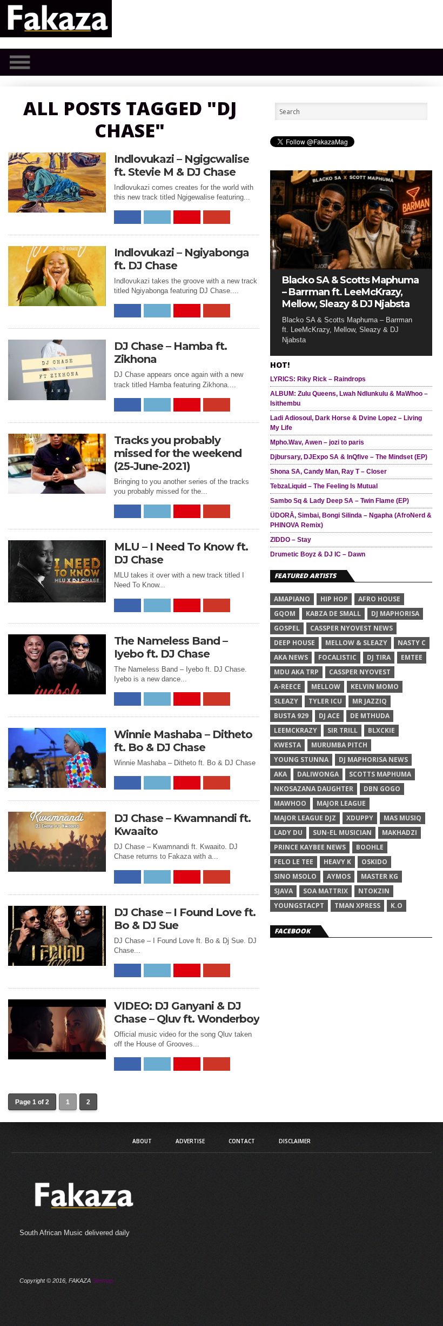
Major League (341, 803)
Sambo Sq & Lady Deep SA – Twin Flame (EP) (339, 501)
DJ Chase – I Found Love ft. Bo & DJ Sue (185, 919)
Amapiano (292, 599)
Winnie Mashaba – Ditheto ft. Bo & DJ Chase (183, 741)
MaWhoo (290, 803)
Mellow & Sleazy (356, 642)
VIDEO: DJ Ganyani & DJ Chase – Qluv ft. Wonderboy (186, 1012)
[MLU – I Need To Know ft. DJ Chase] (57, 599)
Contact (242, 1141)
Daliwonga (318, 774)
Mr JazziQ (369, 701)
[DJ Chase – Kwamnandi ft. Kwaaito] (57, 868)
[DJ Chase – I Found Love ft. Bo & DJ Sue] (57, 962)
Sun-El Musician (342, 832)
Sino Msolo (295, 876)
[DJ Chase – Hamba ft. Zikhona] (57, 397)
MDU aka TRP (296, 672)
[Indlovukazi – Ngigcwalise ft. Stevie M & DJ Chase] (57, 209)
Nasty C (412, 642)
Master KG (379, 876)
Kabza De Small (333, 613)
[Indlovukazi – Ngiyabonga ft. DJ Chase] (57, 303)
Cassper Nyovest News (351, 628)
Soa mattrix (325, 891)
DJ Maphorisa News (373, 759)
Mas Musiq (402, 818)
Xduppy (359, 818)
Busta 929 (291, 715)
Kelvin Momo (375, 686)
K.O (396, 905)
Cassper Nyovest (360, 672)
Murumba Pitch (339, 745)
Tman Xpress (357, 905)
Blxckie (381, 730)
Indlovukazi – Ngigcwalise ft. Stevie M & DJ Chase (181, 165)
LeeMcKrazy (295, 730)
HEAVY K (337, 861)
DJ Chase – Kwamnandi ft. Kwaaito (182, 825)
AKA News (291, 657)
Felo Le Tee (293, 861)
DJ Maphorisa (395, 613)
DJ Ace (329, 715)
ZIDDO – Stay (290, 539)
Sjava (283, 891)
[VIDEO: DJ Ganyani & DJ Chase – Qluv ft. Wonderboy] (57, 1056)
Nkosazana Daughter (313, 788)
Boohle (370, 847)
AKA (280, 774)
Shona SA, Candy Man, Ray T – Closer (328, 471)
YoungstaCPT (299, 905)
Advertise (190, 1141)
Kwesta (287, 745)
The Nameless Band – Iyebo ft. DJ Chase (170, 647)
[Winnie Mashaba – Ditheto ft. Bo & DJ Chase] (57, 785)
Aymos (339, 876)
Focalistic (337, 657)
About (142, 1141)
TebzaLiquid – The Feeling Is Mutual (324, 486)
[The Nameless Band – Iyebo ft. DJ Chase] (57, 691)
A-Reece (287, 686)
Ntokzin (374, 891)
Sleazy (286, 701)
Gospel (287, 628)
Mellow (325, 686)
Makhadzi (399, 832)
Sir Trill (342, 730)
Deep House (294, 642)
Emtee (411, 657)
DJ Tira (379, 657)
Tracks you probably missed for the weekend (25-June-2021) (177, 453)
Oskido (374, 861)
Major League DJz (305, 818)
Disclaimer (295, 1141)
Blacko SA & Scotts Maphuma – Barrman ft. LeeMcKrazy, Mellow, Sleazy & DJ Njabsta (350, 292)
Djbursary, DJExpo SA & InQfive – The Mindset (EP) (348, 457)
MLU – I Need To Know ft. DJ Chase (181, 553)
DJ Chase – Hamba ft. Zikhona (170, 353)
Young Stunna (301, 759)
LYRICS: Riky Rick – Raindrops (318, 379)
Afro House (379, 599)
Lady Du (288, 832)
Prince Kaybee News (310, 847)
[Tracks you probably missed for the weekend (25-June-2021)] (57, 490)
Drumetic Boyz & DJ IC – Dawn (317, 554)
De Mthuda (370, 715)
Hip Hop (334, 599)
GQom (285, 613)
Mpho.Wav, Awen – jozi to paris (317, 442)
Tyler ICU (325, 701)
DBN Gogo (382, 788)
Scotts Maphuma (380, 774)
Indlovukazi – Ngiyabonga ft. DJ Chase (181, 259)
